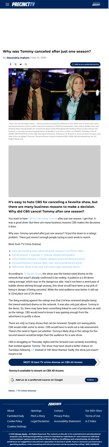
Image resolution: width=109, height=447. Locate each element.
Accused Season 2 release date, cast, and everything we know (47, 262)
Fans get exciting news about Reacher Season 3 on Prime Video (47, 250)
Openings (36, 410)
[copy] (26, 64)
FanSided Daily (15, 415)
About (10, 410)
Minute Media (21, 434)
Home (12, 390)
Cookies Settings (16, 426)
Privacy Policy (62, 415)
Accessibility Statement (67, 421)
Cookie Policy (14, 421)
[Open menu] (7, 4)
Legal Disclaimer (40, 421)
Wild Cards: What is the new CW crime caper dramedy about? (46, 266)
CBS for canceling (42, 218)
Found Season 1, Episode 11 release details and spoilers (43, 254)
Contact (58, 410)
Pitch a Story (38, 415)
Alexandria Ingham (18, 57)
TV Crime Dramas (27, 390)
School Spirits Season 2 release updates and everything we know (48, 258)
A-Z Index (90, 421)
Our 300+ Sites (93, 410)
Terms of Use (92, 415)
